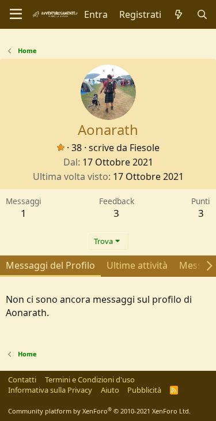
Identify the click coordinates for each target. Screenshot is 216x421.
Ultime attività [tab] (137, 265)
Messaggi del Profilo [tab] (50, 265)
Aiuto (110, 390)
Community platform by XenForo (99, 411)
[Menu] (15, 14)
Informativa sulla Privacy (50, 390)
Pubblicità (144, 390)
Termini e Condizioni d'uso (90, 379)
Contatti (22, 379)
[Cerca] (202, 14)
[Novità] (179, 14)
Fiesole (145, 147)
